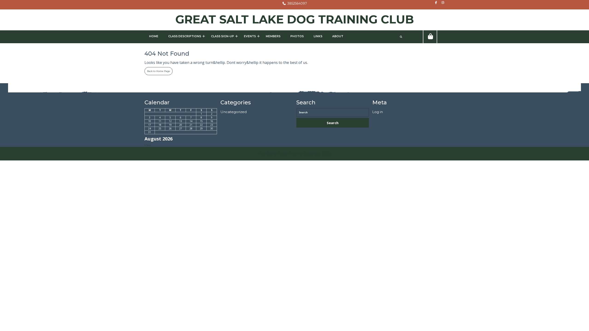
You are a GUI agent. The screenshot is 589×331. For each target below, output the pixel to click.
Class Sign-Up (222, 36)
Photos (297, 36)
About (337, 36)
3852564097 (294, 3)
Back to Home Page (157, 70)
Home (153, 36)
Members (273, 36)
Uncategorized (233, 112)
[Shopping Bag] (430, 36)
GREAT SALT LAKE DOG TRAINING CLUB (294, 19)
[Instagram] (442, 2)
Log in (377, 112)
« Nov (147, 145)
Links (318, 36)
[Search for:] (332, 112)
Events (250, 36)
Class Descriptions (184, 36)
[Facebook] (435, 2)
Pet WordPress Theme (280, 153)
